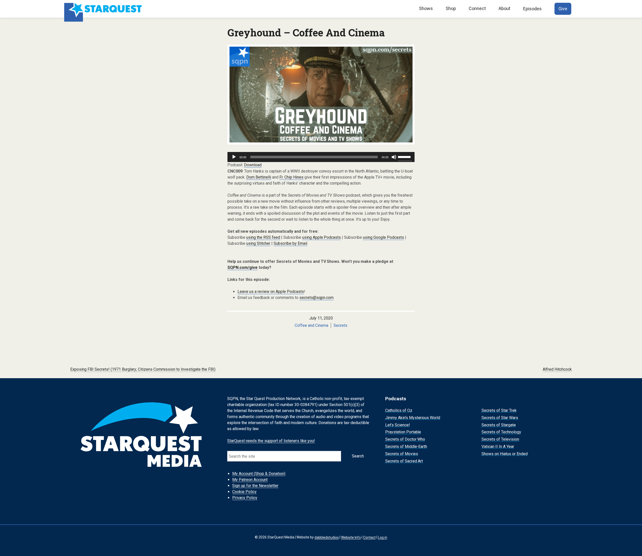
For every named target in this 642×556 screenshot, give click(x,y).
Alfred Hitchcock (557, 369)
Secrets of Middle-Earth (406, 446)
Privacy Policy (244, 497)
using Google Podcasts (383, 237)
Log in (382, 537)
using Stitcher (258, 243)
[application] (321, 157)
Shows (426, 8)
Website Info (351, 537)
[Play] (233, 157)
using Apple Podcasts (321, 237)
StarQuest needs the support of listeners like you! (271, 440)
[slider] (405, 156)
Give (562, 8)
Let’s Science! (397, 425)
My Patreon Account (250, 479)
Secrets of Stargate (499, 425)
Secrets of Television (500, 439)
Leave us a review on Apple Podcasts (270, 291)
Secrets (340, 325)
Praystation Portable (403, 432)
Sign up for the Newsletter (255, 485)
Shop (451, 8)
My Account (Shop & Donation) (258, 473)
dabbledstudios (326, 537)
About (504, 8)
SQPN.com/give (242, 267)
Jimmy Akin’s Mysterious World (412, 417)
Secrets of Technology (501, 432)
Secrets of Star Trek (499, 410)
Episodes (532, 8)
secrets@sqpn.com (316, 297)
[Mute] (393, 157)
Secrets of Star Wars (500, 417)
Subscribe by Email (290, 243)
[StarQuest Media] (103, 9)
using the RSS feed (263, 237)
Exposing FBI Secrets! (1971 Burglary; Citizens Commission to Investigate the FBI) (142, 369)
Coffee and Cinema (311, 325)
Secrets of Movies (401, 453)
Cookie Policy (244, 491)
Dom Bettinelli (258, 177)
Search (358, 456)
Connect (477, 8)
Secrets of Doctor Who (405, 439)
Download (253, 165)
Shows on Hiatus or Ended (505, 453)
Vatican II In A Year (498, 446)
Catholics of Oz (398, 410)
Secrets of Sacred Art (404, 461)
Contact (369, 537)
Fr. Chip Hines (291, 177)
